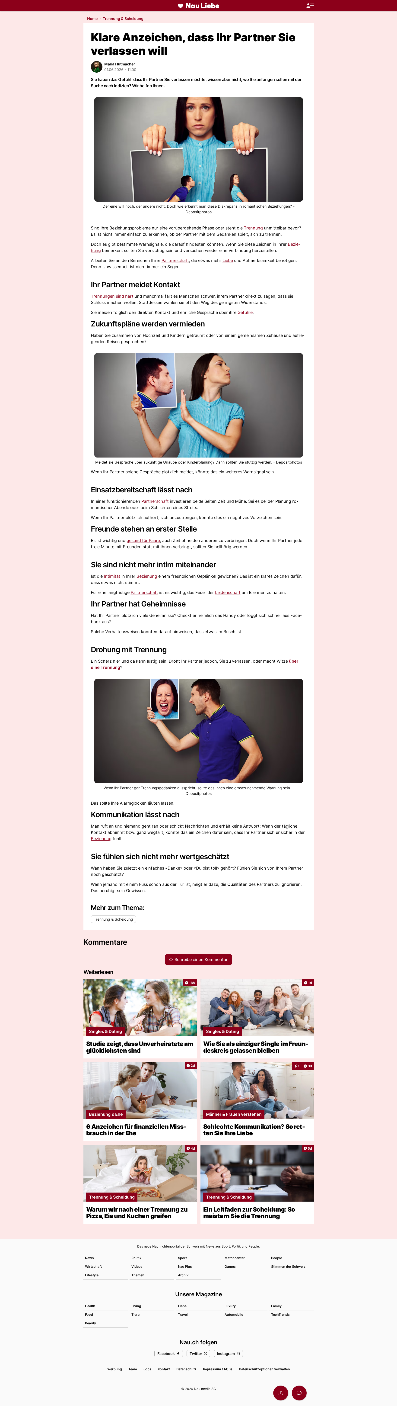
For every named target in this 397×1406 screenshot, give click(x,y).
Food (89, 1314)
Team (132, 1369)
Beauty (90, 1323)
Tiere (135, 1314)
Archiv (183, 1275)
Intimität (112, 576)
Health (90, 1306)
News (89, 1258)
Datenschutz (186, 1369)
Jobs (147, 1369)
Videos (137, 1266)
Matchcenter (235, 1258)
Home (92, 18)
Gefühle (245, 312)
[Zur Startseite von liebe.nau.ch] (198, 5)
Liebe (227, 260)
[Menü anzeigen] (310, 5)
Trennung (253, 228)
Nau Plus (185, 1266)
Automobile (234, 1314)
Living (136, 1306)
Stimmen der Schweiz (288, 1266)
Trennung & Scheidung (123, 18)
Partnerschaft (175, 260)
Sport (182, 1258)
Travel (183, 1314)
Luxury (230, 1306)
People (276, 1258)
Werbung (114, 1369)
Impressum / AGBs (217, 1369)
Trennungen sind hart (112, 296)
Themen (137, 1275)
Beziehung (147, 576)
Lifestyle (91, 1275)
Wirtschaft (93, 1266)
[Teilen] (280, 1393)
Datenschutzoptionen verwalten (264, 1369)
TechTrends (280, 1314)
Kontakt (164, 1369)
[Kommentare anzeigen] (299, 1393)
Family (276, 1306)
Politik (136, 1258)
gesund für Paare (143, 540)
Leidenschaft (228, 592)
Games (230, 1266)
